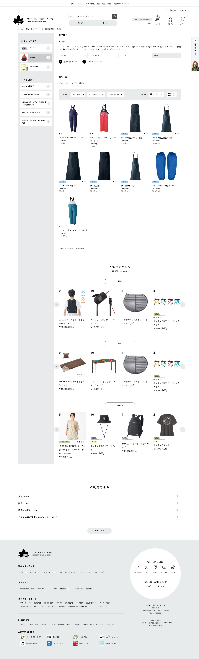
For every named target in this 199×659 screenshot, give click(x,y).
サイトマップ (104, 606)
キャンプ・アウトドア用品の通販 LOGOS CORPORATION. (155, 623)
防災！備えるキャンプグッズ (32, 112)
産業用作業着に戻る (70, 62)
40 (156, 94)
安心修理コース (91, 603)
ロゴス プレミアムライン (66, 572)
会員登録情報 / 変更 (27, 588)
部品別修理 (69, 603)
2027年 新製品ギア (28, 86)
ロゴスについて (33, 624)
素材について (110, 624)
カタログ (59, 603)
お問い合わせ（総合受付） (29, 606)
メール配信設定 (77, 588)
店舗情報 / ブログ (64, 624)
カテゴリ (81, 23)
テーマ (105, 23)
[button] (57, 304)
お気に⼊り (41, 588)
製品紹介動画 (48, 603)
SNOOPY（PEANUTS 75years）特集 (34, 121)
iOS (149, 586)
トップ (22, 624)
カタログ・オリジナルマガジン (92, 624)
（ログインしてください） (91, 572)
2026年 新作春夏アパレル (31, 94)
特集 (53, 624)
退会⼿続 (89, 588)
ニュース (94, 606)
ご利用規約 (61, 606)
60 (161, 94)
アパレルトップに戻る (95, 62)
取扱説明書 (37, 603)
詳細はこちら (99, 530)
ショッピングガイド (48, 606)
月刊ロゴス (45, 624)
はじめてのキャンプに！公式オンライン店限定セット (34, 103)
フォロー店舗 (52, 588)
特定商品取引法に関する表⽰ (78, 606)
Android (161, 586)
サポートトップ (25, 603)
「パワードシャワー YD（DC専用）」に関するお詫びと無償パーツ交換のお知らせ (98, 4)
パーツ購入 (79, 603)
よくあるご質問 (105, 603)
